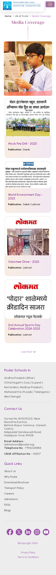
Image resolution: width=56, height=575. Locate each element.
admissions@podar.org (19, 444)
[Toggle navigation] (50, 4)
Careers (9, 493)
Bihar (30, 378)
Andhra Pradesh (14, 378)
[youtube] (46, 532)
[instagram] (37, 532)
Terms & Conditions (28, 557)
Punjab (27, 392)
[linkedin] (28, 532)
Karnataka (11, 387)
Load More (26, 351)
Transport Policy (14, 488)
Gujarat (36, 382)
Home (8, 16)
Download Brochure (16, 482)
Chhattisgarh (13, 382)
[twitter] (19, 532)
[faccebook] (10, 532)
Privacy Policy (28, 552)
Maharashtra (12, 392)
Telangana (41, 392)
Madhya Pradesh (31, 387)
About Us (10, 471)
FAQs (7, 504)
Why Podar (10, 476)
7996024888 (33, 448)
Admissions (11, 499)
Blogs (7, 510)
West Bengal (12, 396)
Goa (26, 382)
